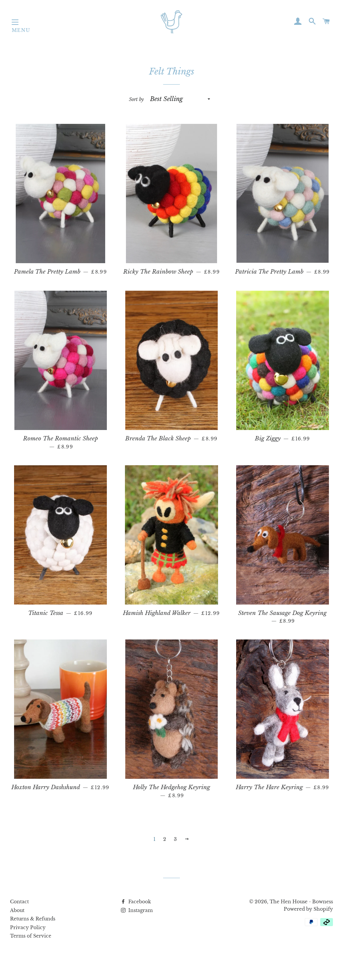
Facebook (139, 902)
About (17, 910)
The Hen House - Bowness (301, 902)
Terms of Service (30, 936)
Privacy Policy (28, 927)
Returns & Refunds (32, 919)
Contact (19, 902)
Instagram (140, 910)
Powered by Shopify (308, 909)
